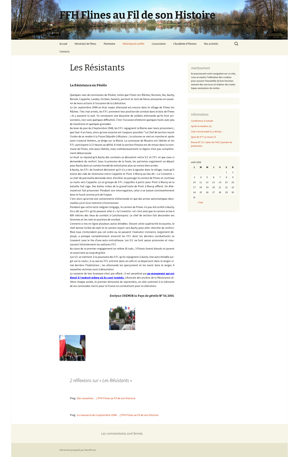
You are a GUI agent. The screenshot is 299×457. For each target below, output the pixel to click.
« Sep (200, 202)
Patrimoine (109, 43)
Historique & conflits (133, 43)
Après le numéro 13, (201, 126)
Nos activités (211, 43)
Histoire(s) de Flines (85, 43)
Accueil (63, 43)
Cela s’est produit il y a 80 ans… (207, 131)
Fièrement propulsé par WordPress (78, 449)
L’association (159, 43)
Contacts (65, 51)
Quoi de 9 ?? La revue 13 (203, 136)
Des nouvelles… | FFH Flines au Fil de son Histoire (106, 398)
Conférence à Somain (202, 120)
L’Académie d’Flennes (185, 43)
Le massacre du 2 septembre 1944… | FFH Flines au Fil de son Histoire (117, 415)
